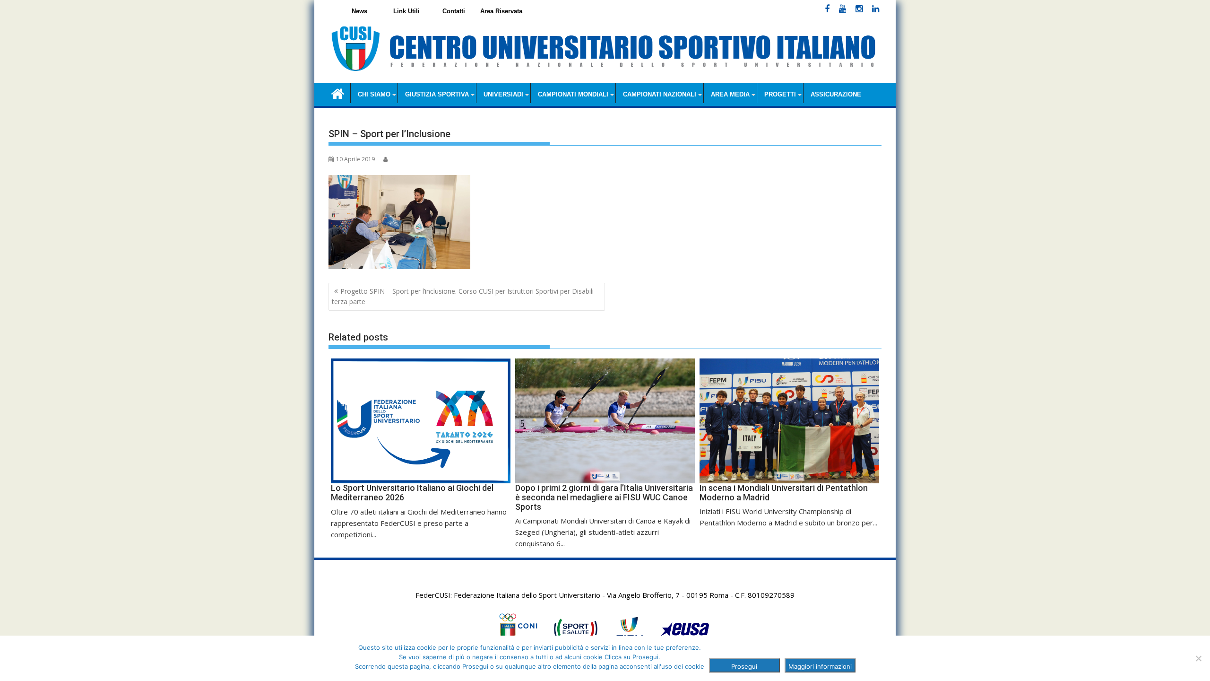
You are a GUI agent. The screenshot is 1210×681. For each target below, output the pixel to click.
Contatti (453, 11)
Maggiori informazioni (820, 666)
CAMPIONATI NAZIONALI (659, 94)
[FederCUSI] (337, 93)
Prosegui (744, 666)
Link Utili (406, 11)
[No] (1198, 658)
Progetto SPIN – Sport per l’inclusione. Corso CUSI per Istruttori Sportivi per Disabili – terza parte (465, 296)
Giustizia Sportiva (437, 94)
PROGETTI (780, 94)
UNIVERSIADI (503, 94)
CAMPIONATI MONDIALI (573, 94)
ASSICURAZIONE (836, 94)
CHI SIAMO (374, 94)
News (359, 11)
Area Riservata (501, 11)
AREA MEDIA (730, 94)
